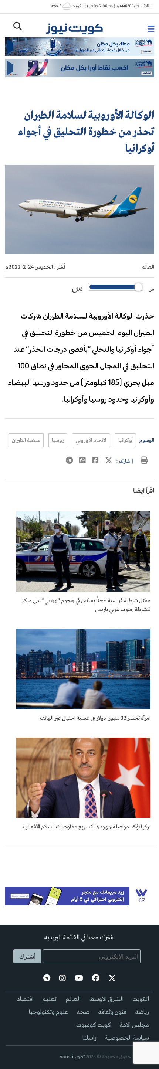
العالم (147, 267)
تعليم (49, 999)
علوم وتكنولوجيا (48, 1012)
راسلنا (89, 1038)
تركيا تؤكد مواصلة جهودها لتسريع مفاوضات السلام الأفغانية (86, 827)
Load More (79, 860)
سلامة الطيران (26, 440)
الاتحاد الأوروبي (91, 440)
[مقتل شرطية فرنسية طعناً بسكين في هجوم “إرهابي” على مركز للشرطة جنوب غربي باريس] (83, 590)
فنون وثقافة (112, 1012)
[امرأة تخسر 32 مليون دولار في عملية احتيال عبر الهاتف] (83, 708)
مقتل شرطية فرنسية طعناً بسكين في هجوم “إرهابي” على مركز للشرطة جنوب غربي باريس (86, 605)
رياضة (142, 1012)
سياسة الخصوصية (127, 1038)
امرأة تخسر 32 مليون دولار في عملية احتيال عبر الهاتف (95, 718)
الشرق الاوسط (106, 999)
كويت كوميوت (93, 1025)
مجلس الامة (134, 1025)
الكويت (140, 999)
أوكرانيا (125, 440)
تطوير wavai (72, 1057)
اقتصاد (25, 999)
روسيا (58, 440)
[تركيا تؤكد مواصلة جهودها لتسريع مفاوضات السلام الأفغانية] (83, 816)
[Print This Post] (144, 461)
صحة (83, 1012)
